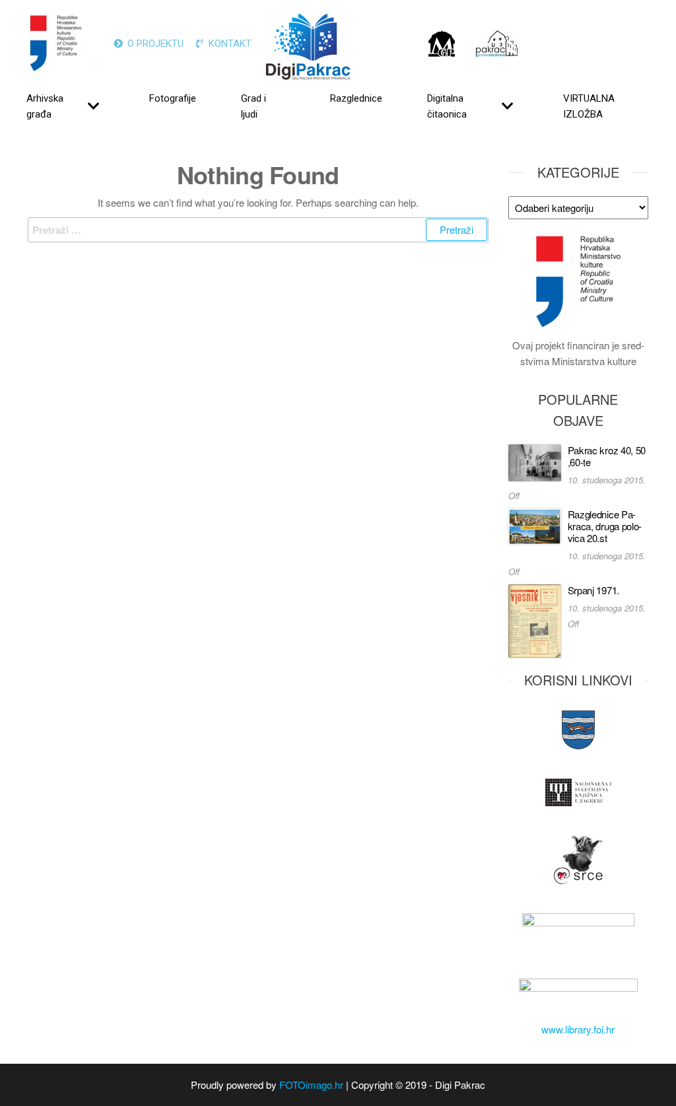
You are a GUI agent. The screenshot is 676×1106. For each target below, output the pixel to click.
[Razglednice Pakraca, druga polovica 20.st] (534, 525)
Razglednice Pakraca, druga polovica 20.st (605, 526)
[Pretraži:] (258, 229)
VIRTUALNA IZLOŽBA (589, 106)
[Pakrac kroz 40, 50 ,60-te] (534, 461)
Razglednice (356, 98)
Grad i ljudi (253, 106)
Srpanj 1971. (593, 590)
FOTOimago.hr (311, 1084)
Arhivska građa (44, 106)
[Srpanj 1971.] (534, 620)
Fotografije (172, 98)
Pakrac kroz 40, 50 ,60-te (607, 456)
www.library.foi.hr (578, 1029)
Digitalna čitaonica (447, 106)
